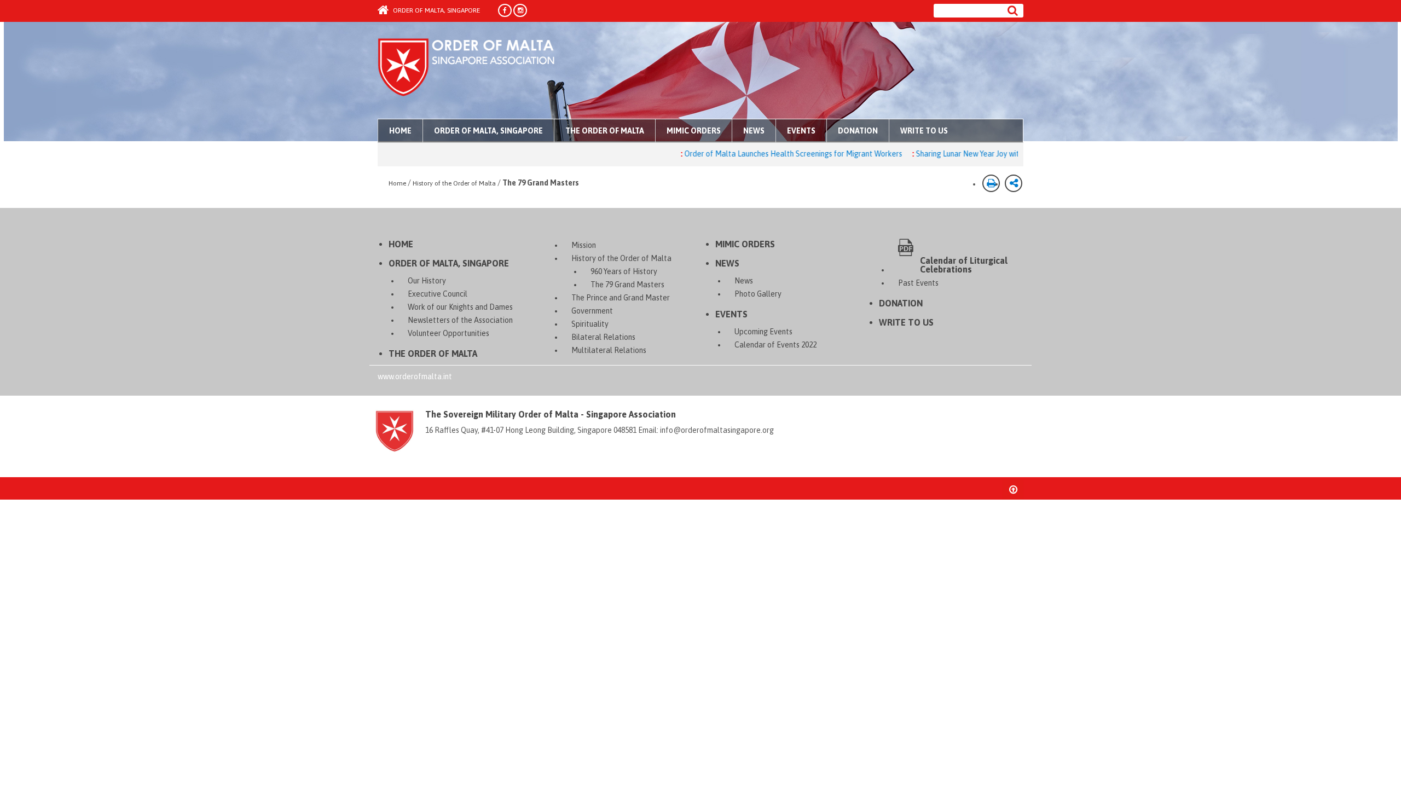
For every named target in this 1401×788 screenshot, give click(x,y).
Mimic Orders (694, 130)
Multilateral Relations (608, 350)
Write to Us (924, 130)
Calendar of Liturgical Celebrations (964, 265)
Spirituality (590, 324)
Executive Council (437, 293)
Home (400, 130)
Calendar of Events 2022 (775, 344)
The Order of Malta (604, 130)
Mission (583, 245)
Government (592, 310)
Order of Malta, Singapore (435, 10)
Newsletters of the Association (460, 320)
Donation (858, 130)
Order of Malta (480, 71)
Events (801, 130)
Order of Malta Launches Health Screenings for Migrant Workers (766, 153)
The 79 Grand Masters (627, 284)
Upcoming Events (763, 331)
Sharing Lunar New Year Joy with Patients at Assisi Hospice (987, 153)
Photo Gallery (757, 293)
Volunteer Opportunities (448, 333)
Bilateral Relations (603, 337)
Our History (427, 280)
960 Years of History (623, 271)
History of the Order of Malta (454, 183)
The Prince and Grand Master (620, 297)
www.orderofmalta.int (415, 376)
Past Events (918, 283)
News (754, 130)
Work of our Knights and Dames (460, 307)
